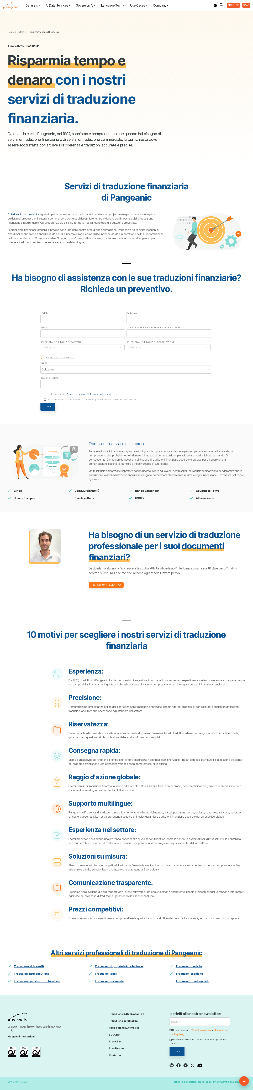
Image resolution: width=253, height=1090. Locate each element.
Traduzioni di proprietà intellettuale (119, 966)
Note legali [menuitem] (204, 1081)
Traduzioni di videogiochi (192, 981)
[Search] (221, 5)
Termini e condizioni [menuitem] (184, 1081)
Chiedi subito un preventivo (24, 214)
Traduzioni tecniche (189, 973)
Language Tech (111, 5)
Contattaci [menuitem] (115, 1055)
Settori (21, 32)
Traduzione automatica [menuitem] (123, 1020)
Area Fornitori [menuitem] (117, 1048)
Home (11, 32)
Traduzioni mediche (189, 966)
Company (159, 5)
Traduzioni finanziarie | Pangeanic (43, 32)
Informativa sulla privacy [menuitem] (228, 1081)
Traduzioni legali (106, 973)
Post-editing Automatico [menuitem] (124, 1027)
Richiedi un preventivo (106, 585)
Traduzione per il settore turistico (37, 981)
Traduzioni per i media (109, 981)
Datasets (31, 5)
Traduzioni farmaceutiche (31, 973)
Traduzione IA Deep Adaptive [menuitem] (126, 1013)
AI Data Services (57, 5)
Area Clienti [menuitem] (116, 1041)
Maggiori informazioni (21, 1036)
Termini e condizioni (201, 1030)
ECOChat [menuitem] (114, 1034)
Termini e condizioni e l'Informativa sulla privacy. (89, 394)
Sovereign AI (84, 5)
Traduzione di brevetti (29, 966)
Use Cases (137, 5)
